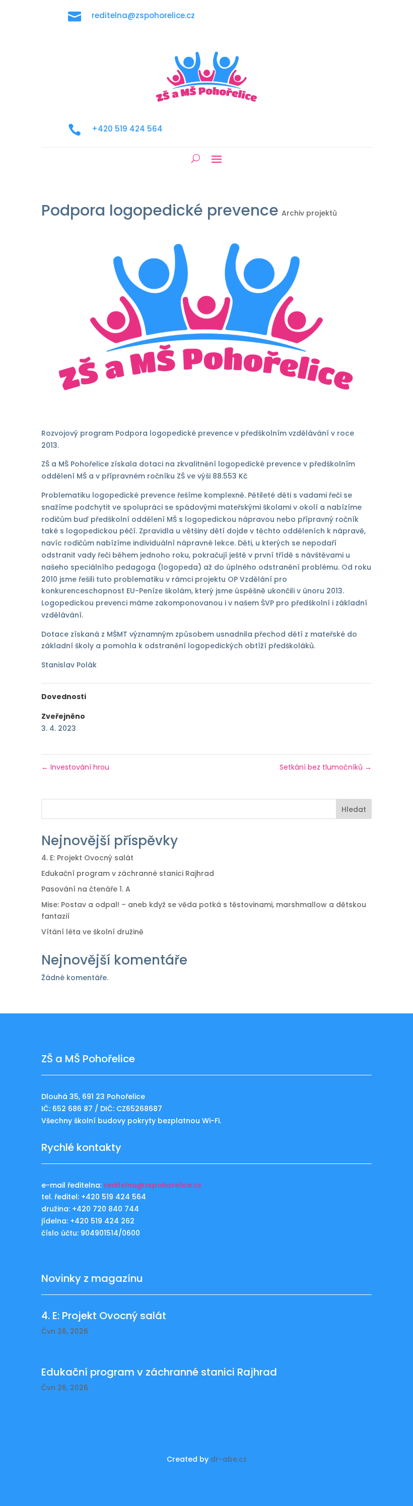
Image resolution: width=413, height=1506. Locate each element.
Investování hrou (75, 767)
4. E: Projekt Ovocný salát (87, 858)
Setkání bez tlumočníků (326, 767)
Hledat (353, 809)
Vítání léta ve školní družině (92, 932)
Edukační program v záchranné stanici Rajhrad (127, 873)
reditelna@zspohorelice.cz (152, 1185)
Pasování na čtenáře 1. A (85, 889)
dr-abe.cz (229, 1459)
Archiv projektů (309, 213)
